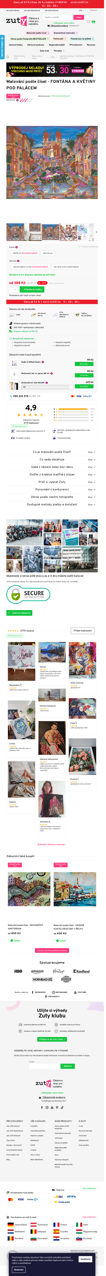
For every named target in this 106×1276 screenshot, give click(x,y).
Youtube (81, 992)
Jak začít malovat (12, 10)
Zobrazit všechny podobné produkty (52, 950)
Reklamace (35, 1140)
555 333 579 (20, 396)
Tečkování (58, 1138)
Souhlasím (85, 1259)
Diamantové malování (63, 1133)
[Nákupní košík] (95, 22)
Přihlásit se (67, 1066)
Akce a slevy (35, 1155)
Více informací (89, 1188)
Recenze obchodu (85, 1131)
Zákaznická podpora (59, 26)
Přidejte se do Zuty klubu (51, 1039)
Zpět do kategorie (21, 612)
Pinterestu (54, 997)
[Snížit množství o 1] (18, 290)
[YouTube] (52, 1107)
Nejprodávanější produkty (61, 1149)
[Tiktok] (62, 1107)
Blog (8, 1159)
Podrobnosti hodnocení (60, 96)
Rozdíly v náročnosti (13, 1145)
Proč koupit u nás (12, 1155)
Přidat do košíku (32, 289)
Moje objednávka (37, 1159)
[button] (82, 630)
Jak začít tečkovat (51, 10)
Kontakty (34, 1126)
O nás (81, 1126)
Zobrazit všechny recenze (51, 844)
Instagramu (61, 992)
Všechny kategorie (62, 1160)
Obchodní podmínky (38, 1131)
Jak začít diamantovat (32, 10)
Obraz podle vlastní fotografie (62, 1127)
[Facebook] (41, 1107)
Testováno (82, 1136)
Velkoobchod (83, 1140)
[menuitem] (37, 33)
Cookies (33, 1150)
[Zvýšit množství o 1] (18, 287)
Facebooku (40, 992)
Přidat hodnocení (19, 426)
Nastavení (18, 1269)
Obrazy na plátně (61, 1143)
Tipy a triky (10, 1140)
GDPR (33, 1145)
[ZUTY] (52, 1083)
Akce (57, 1155)
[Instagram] (47, 1107)
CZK (81, 10)
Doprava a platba (37, 1136)
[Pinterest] (57, 1107)
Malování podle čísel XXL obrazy (64, 1165)
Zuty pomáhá (84, 1145)
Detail (17, 940)
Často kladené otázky (14, 1150)
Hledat (78, 17)
